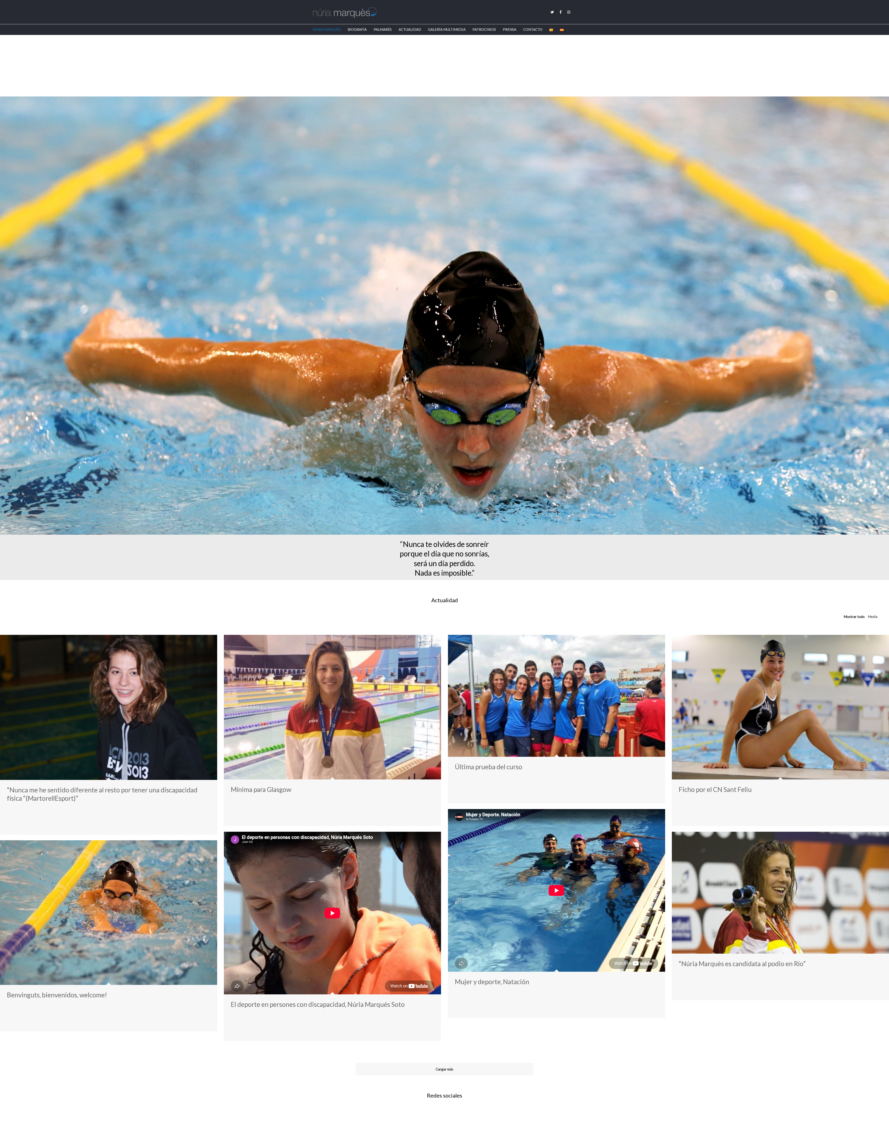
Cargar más (444, 1069)
